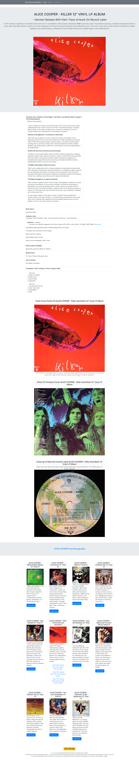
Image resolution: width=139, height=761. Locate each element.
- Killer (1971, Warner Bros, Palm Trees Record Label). (58, 674)
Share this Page (69, 749)
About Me (53, 753)
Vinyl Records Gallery (33, 2)
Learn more (31, 605)
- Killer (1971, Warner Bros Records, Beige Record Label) (58, 681)
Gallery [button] (50, 2)
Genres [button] (57, 2)
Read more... (98, 224)
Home (45, 2)
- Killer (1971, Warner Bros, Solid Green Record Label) (58, 667)
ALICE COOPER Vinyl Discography (69, 549)
